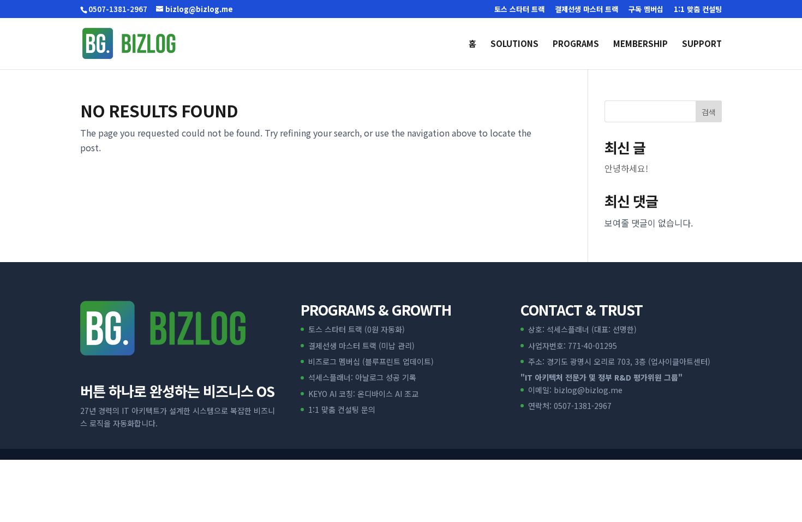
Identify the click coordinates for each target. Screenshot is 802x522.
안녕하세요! (626, 168)
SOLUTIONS (514, 44)
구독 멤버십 (646, 9)
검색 (709, 111)
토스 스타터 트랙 (519, 9)
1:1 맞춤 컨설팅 (698, 9)
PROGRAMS (576, 44)
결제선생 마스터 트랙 (586, 9)
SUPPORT (702, 44)
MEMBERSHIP (640, 44)
